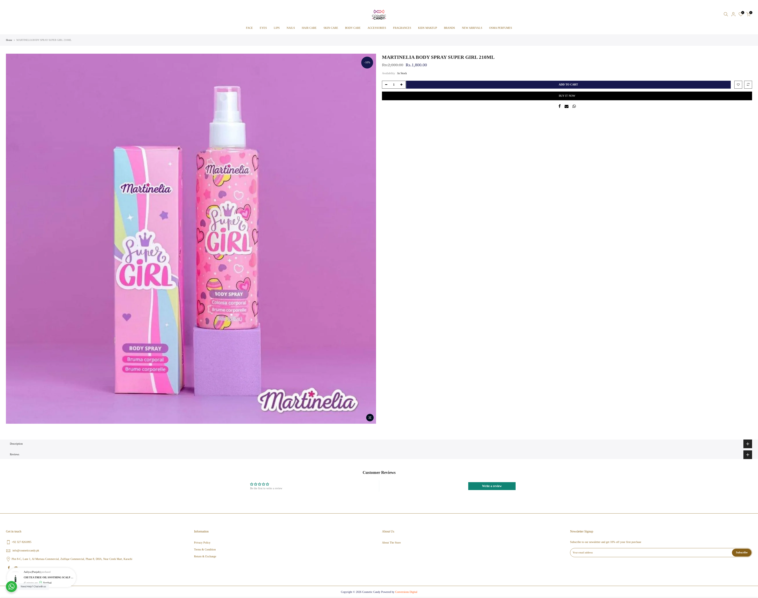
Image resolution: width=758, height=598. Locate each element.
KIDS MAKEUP (427, 27)
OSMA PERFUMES (500, 27)
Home (9, 39)
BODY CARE (353, 27)
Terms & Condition (205, 549)
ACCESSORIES (377, 27)
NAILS (291, 27)
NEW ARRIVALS (472, 27)
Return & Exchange (205, 556)
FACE (249, 27)
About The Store (391, 542)
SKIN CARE (331, 27)
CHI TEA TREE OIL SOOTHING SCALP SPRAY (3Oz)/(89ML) (49, 577)
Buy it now (567, 95)
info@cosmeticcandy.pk (25, 550)
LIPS (277, 27)
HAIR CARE (309, 27)
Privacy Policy (202, 542)
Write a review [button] (492, 486)
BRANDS (449, 27)
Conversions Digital (406, 592)
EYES (263, 27)
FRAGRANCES (402, 27)
